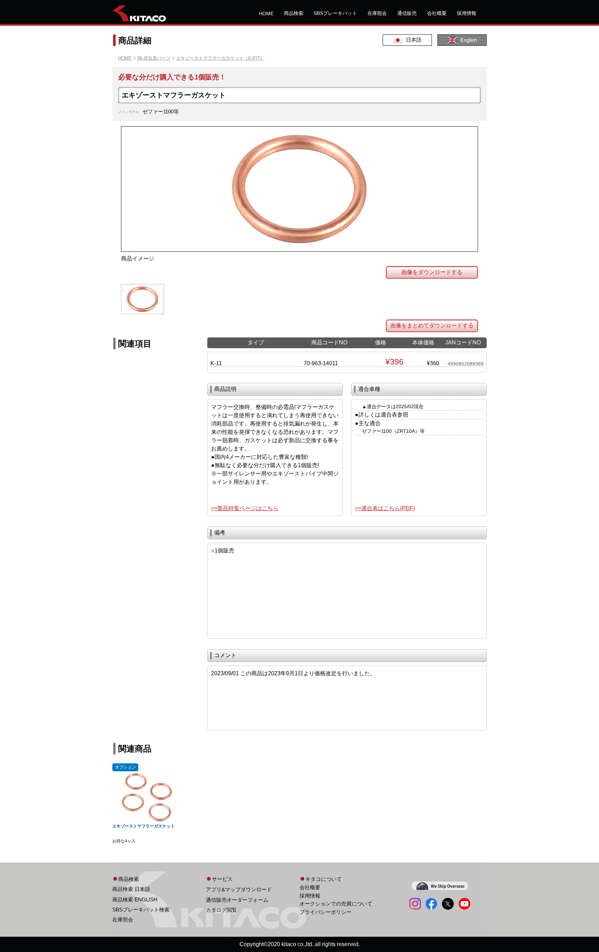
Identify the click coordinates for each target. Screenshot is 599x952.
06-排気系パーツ (154, 58)
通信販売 (407, 13)
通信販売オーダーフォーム (237, 900)
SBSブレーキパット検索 (141, 909)
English (468, 40)
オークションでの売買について (336, 904)
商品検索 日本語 (131, 889)
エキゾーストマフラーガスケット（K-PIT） (220, 58)
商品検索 (293, 13)
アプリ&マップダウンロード (239, 889)
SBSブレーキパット (335, 13)
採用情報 (466, 13)
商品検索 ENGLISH (134, 899)
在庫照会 (377, 13)
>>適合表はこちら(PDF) (385, 508)
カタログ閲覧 (221, 910)
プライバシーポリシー (325, 912)
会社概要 (436, 13)
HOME (266, 13)
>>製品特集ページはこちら (244, 508)
